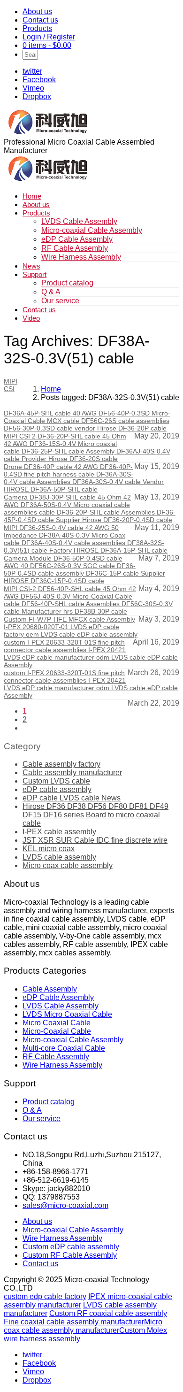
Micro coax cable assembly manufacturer (83, 1326)
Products (37, 28)
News (31, 266)
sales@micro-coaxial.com (65, 1205)
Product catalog (67, 283)
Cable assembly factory (61, 764)
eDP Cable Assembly (77, 239)
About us (37, 11)
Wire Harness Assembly (81, 257)
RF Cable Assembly (74, 248)
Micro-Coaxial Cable (57, 1031)
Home (32, 196)
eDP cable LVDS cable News (72, 798)
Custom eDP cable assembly (71, 1247)
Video (31, 318)
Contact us (40, 20)
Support (34, 274)
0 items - (47, 45)
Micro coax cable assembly (68, 865)
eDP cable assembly (57, 789)
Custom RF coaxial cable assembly (108, 1313)
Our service (60, 301)
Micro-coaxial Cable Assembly (91, 230)
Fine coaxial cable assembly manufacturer (74, 1322)
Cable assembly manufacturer (72, 773)
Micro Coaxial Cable (57, 1023)
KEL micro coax (49, 849)
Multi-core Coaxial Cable (64, 1048)
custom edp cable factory (45, 1296)
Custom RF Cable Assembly (70, 1255)
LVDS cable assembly (59, 857)
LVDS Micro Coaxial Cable (67, 1014)
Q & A (51, 292)
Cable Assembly (50, 989)
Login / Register (49, 37)
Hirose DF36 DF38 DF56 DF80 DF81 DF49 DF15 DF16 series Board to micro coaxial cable (95, 814)
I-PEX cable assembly (59, 832)
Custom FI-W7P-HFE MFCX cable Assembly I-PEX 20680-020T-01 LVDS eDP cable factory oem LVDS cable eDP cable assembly (70, 626)
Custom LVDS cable (56, 781)
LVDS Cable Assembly (79, 221)
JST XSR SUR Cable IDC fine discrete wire (95, 840)
